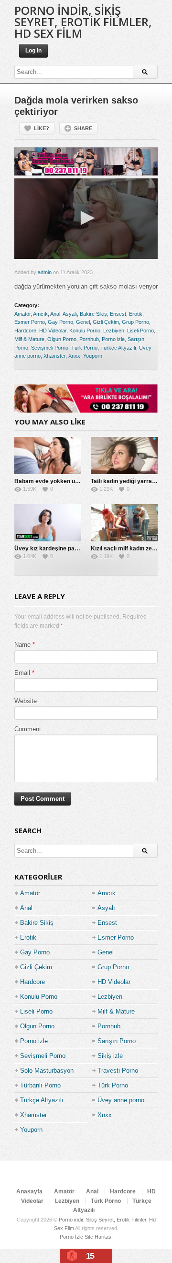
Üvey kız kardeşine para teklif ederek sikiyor (75, 548)
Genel (83, 322)
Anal (55, 314)
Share (83, 128)
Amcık (40, 314)
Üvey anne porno (120, 1100)
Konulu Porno (84, 330)
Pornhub (89, 339)
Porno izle (113, 339)
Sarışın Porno (116, 1041)
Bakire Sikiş (93, 314)
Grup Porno (135, 322)
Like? (41, 128)
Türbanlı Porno (40, 1085)
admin (45, 272)
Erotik (135, 314)
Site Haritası (99, 1237)
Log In (33, 50)
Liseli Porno (140, 330)
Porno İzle (71, 1237)
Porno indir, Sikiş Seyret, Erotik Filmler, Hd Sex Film (83, 21)
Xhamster (54, 356)
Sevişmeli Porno (49, 348)
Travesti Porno (117, 1070)
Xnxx (74, 356)
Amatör (22, 314)
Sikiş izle (110, 1055)
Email (22, 672)
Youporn (92, 356)
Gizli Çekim (106, 322)
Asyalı (70, 314)
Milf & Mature (29, 339)
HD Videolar (52, 330)
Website (25, 700)
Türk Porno (84, 348)
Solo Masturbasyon (47, 1070)
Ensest (118, 314)
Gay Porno (60, 322)
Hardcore (25, 330)
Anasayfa (29, 1191)
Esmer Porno (29, 322)
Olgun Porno (61, 339)
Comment (27, 729)
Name (22, 644)
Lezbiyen (113, 330)
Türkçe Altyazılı (118, 348)
